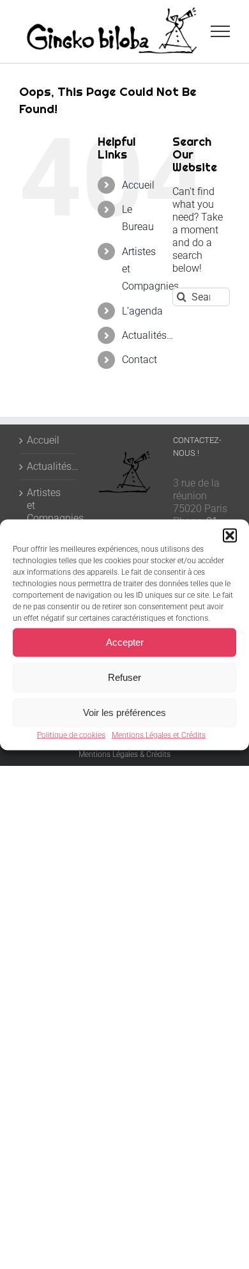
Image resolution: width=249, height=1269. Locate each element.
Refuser (124, 677)
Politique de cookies (71, 734)
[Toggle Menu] (221, 31)
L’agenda (142, 311)
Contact (139, 360)
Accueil (138, 185)
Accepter (125, 642)
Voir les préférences (124, 712)
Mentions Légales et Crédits (159, 734)
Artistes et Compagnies (48, 505)
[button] (229, 535)
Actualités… (147, 335)
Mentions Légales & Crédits (124, 754)
